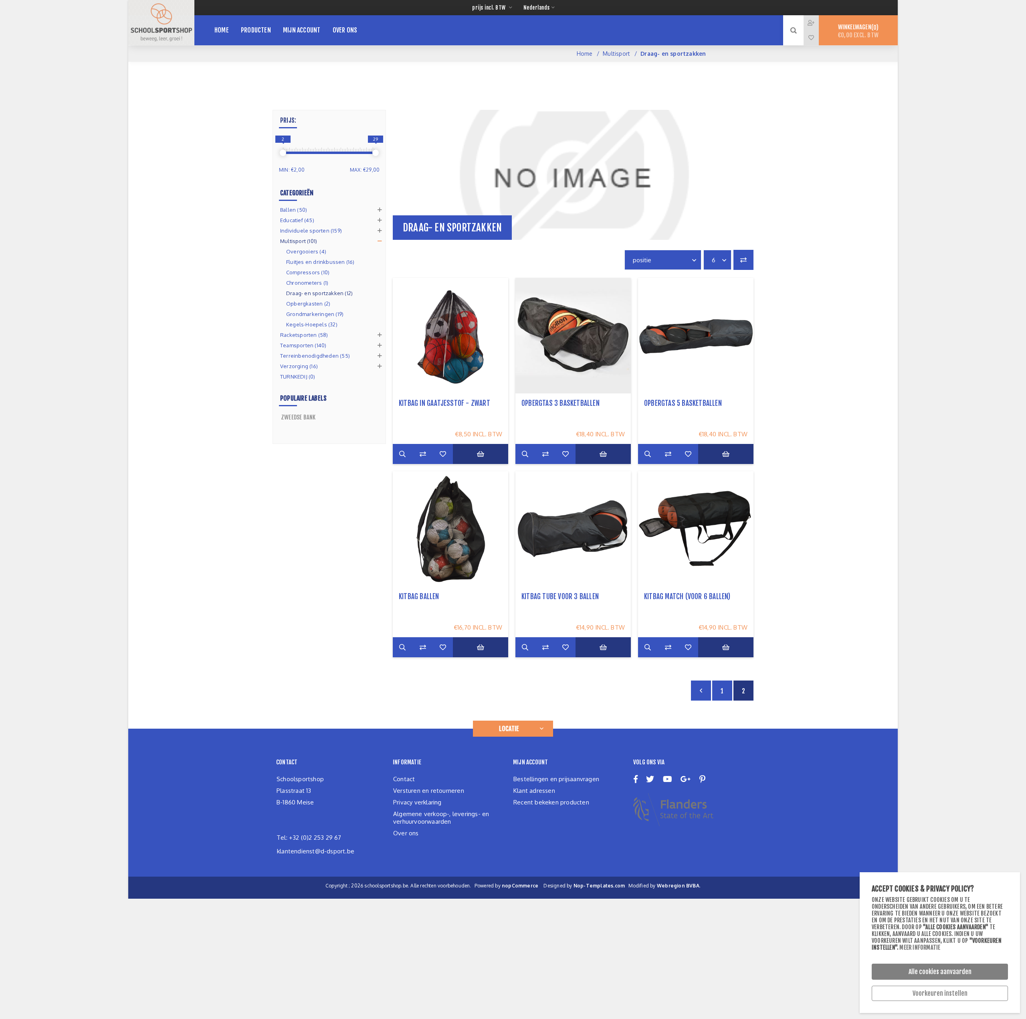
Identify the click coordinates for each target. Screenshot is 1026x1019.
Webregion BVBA (678, 886)
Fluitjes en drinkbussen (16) (320, 262)
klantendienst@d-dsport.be (315, 851)
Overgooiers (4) (306, 251)
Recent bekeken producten (551, 802)
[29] (375, 153)
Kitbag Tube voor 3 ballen (560, 596)
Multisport (616, 53)
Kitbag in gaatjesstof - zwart (444, 403)
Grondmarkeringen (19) (314, 314)
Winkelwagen (858, 31)
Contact (404, 779)
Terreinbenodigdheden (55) (315, 355)
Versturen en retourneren (428, 790)
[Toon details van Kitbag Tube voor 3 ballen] (573, 529)
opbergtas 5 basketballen (683, 403)
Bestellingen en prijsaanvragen (556, 779)
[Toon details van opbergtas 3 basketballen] (573, 335)
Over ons (406, 833)
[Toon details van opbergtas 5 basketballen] (695, 335)
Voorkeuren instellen (940, 993)
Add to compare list (423, 454)
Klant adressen (534, 790)
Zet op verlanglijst (443, 454)
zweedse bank (298, 417)
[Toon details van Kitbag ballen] (450, 529)
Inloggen (817, 22)
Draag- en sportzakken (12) (319, 293)
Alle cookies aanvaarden (940, 972)
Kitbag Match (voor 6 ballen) (687, 596)
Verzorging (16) (299, 366)
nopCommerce (520, 886)
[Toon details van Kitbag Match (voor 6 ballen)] (695, 529)
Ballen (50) (293, 210)
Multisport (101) (298, 241)
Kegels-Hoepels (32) (311, 324)
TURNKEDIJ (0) (297, 376)
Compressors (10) (307, 272)
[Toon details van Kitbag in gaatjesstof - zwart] (450, 335)
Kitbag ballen (419, 596)
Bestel (480, 454)
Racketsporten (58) (304, 335)
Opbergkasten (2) (308, 303)
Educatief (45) (297, 220)
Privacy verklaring (417, 802)
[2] (283, 153)
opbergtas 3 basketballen (560, 403)
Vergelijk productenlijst (743, 260)
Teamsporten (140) (303, 345)
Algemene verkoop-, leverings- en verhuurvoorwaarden (441, 817)
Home (585, 53)
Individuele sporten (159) (311, 230)
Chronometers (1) (307, 283)
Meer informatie (919, 947)
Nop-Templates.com (599, 886)
